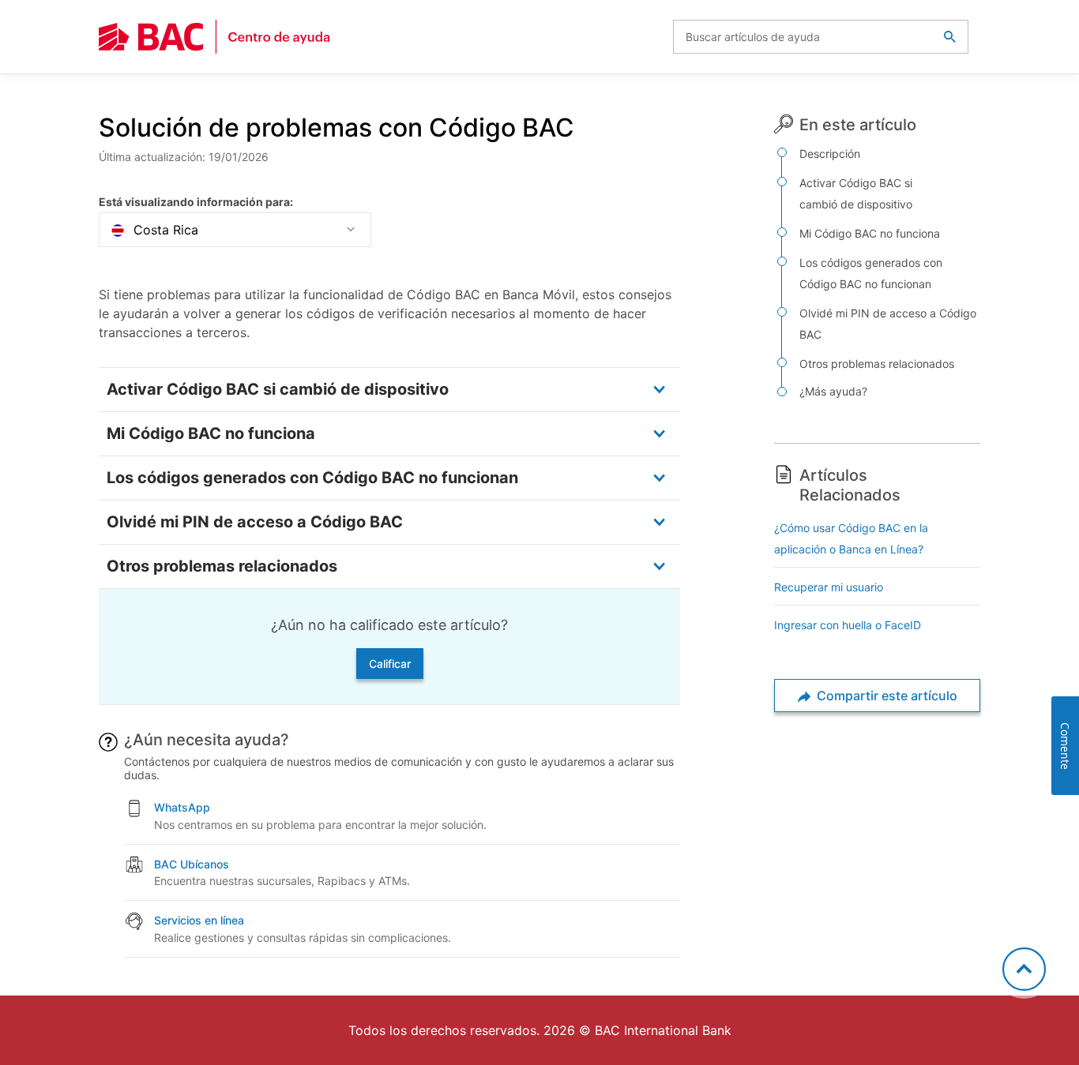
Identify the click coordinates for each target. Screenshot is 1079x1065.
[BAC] (215, 37)
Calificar (390, 663)
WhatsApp (182, 807)
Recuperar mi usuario (828, 587)
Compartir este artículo (885, 695)
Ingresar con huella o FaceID (847, 625)
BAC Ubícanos (191, 864)
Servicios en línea (199, 920)
